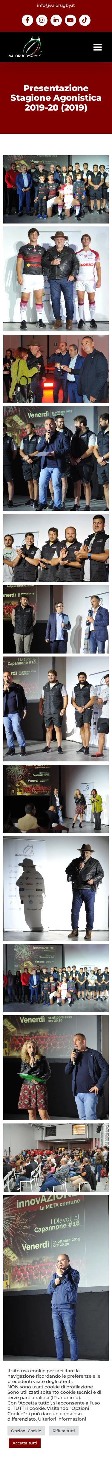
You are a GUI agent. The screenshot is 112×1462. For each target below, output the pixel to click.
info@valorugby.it (56, 5)
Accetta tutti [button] (25, 1443)
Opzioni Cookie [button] (26, 1430)
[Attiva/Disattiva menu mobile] (98, 47)
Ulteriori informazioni (62, 1419)
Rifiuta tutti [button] (64, 1430)
